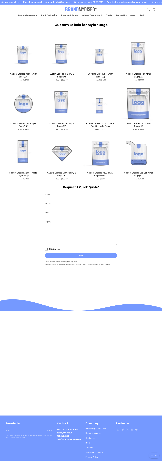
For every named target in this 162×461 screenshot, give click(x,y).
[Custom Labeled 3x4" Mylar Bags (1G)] (100, 54)
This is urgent (55, 249)
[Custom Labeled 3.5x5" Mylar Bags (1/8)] (23, 54)
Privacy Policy (86, 264)
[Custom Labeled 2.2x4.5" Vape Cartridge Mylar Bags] (100, 104)
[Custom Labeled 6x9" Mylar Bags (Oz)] (138, 54)
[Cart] (154, 9)
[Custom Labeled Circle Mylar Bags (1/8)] (23, 104)
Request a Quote (93, 433)
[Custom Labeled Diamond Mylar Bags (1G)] (62, 153)
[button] (27, 15)
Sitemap (89, 448)
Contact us (90, 438)
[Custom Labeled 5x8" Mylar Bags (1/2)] (62, 104)
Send (81, 256)
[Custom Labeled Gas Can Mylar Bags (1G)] (138, 153)
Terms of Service (100, 264)
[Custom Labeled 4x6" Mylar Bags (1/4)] (62, 54)
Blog (87, 443)
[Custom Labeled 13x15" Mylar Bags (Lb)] (138, 104)
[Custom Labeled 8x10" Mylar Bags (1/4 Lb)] (100, 153)
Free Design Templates (95, 428)
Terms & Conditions (94, 452)
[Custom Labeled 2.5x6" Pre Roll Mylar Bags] (23, 153)
